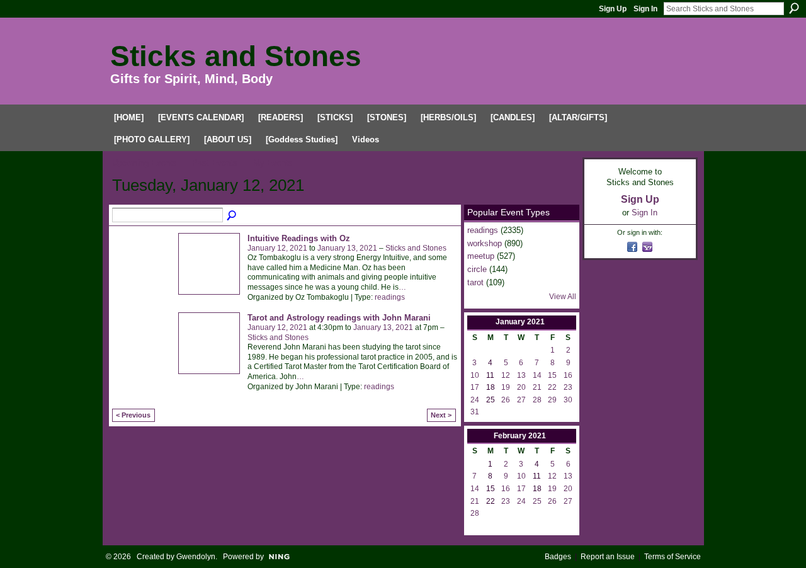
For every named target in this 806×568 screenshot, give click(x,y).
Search (794, 8)
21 (537, 387)
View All (562, 296)
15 (552, 375)
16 (568, 375)
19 (505, 387)
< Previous (133, 415)
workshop (484, 243)
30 (568, 399)
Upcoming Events (144, 163)
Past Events (214, 163)
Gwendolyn (195, 556)
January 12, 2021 (277, 248)
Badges (558, 556)
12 (505, 375)
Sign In (645, 8)
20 (521, 387)
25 (537, 501)
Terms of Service (672, 556)
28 (537, 399)
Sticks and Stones (235, 56)
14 (537, 375)
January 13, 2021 (347, 248)
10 (474, 375)
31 (474, 411)
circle (477, 269)
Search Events (232, 216)
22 (552, 387)
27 (521, 399)
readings (390, 297)
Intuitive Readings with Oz (298, 238)
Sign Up (613, 8)
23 (568, 387)
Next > (441, 415)
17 (474, 387)
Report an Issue (608, 556)
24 (474, 399)
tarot (475, 282)
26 (505, 399)
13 (521, 375)
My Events (273, 163)
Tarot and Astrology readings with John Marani (339, 317)
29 (552, 399)
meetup (480, 256)
